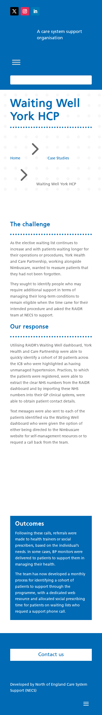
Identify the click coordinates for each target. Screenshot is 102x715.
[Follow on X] (14, 11)
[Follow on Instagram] (25, 11)
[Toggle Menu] (16, 62)
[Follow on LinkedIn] (35, 11)
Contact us (51, 654)
